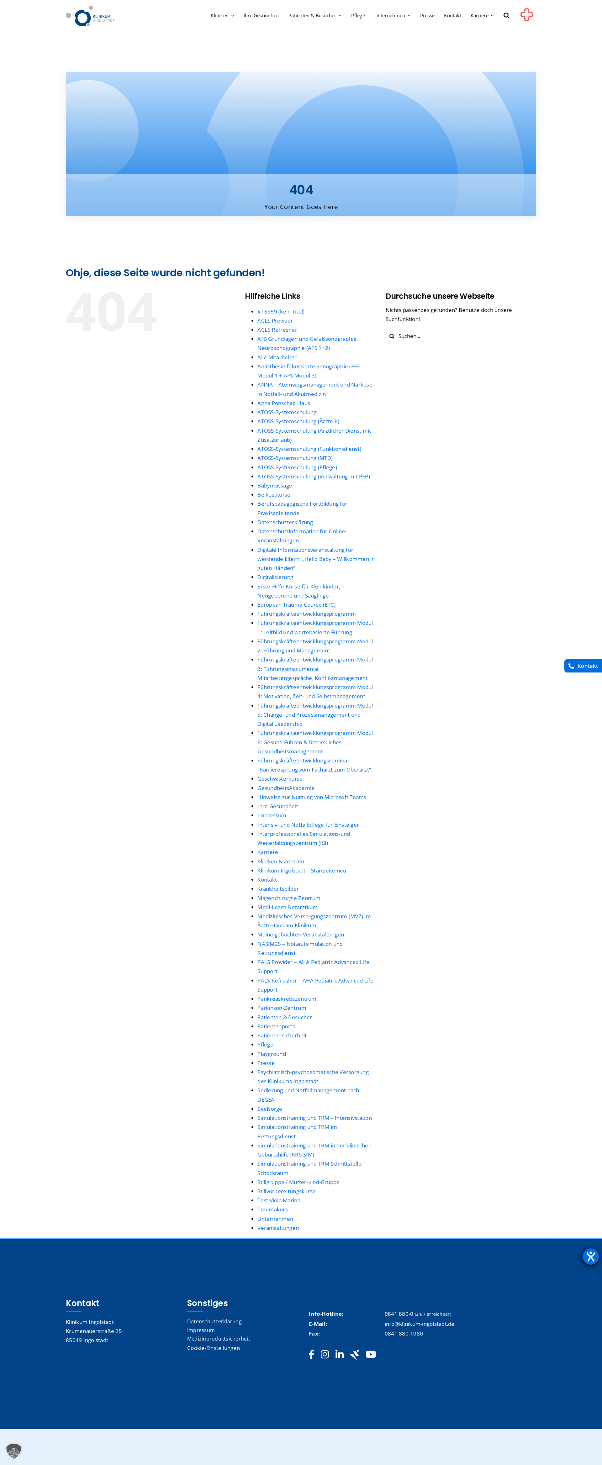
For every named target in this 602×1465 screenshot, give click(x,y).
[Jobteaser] (354, 1355)
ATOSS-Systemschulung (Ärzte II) (298, 421)
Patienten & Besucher (284, 1017)
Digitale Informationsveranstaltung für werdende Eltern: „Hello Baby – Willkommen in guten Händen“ (316, 559)
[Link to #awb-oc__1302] (526, 16)
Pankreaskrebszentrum (286, 998)
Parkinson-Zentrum (281, 1007)
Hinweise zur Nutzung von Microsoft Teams (311, 797)
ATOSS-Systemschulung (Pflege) (297, 467)
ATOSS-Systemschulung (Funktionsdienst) (309, 448)
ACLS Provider (275, 320)
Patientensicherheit (282, 1035)
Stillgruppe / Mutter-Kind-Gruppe (298, 1182)
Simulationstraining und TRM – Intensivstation (314, 1117)
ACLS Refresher (277, 329)
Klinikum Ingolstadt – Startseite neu (301, 870)
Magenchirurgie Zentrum (288, 898)
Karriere (267, 852)
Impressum (271, 815)
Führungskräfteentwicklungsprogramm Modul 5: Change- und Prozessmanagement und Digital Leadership (315, 714)
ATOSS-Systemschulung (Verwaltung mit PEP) (313, 476)
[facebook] (311, 1354)
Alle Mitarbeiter (277, 357)
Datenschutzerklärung (285, 522)
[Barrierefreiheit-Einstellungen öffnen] (591, 1256)
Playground (271, 1053)
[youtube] (371, 1354)
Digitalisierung (275, 577)
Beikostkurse (273, 494)
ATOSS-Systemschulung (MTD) (295, 457)
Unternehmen (275, 1218)
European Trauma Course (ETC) (296, 604)
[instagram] (325, 1354)
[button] (506, 16)
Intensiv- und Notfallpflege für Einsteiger (308, 824)
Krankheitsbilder (278, 888)
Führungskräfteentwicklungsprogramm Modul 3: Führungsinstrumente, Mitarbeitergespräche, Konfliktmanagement (315, 668)
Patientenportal (277, 1026)
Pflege (265, 1044)
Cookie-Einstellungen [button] (213, 1348)
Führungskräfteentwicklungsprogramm (306, 613)
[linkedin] (339, 1354)
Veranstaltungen (278, 1227)
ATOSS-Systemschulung (286, 412)
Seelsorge (269, 1108)
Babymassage (274, 485)
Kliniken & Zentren (280, 861)
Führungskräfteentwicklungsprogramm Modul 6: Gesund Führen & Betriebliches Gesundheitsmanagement (315, 742)
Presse (266, 1063)
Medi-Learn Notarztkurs (287, 907)
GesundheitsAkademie (285, 788)
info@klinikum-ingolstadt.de (420, 1323)
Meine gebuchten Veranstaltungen (300, 934)
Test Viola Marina (278, 1200)
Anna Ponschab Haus (283, 403)
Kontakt (267, 879)
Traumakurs (272, 1209)
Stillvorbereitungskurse (286, 1191)
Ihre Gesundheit (277, 806)
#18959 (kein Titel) (280, 311)
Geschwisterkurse (280, 778)
